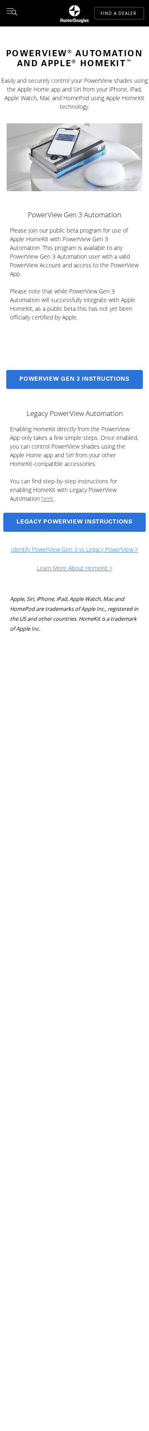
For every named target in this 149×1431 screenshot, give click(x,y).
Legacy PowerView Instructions (74, 522)
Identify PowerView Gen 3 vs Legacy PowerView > (74, 549)
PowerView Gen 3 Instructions (74, 379)
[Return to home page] (74, 13)
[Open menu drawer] (12, 13)
